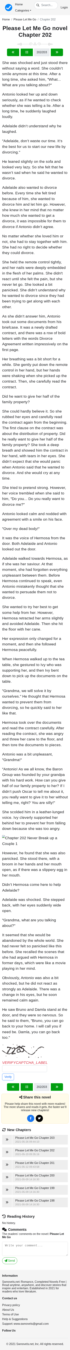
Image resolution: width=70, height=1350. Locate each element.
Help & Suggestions (15, 1319)
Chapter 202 (48, 19)
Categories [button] (22, 10)
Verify (8, 1076)
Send (11, 1260)
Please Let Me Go (24, 19)
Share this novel (37, 1097)
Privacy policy (11, 1305)
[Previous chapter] (13, 52)
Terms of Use (10, 1314)
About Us (8, 1309)
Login (64, 7)
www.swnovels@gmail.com (31, 1323)
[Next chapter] (57, 52)
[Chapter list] (27, 52)
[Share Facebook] (30, 1118)
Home (19, 4)
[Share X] (39, 1118)
